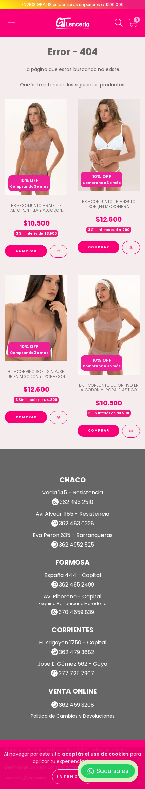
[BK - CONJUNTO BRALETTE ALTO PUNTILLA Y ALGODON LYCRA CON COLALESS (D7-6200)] (58, 251)
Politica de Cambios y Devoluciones (73, 715)
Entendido (72, 777)
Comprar (26, 250)
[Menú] (11, 23)
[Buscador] (118, 23)
